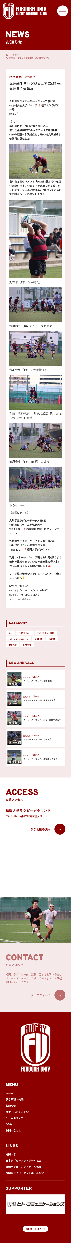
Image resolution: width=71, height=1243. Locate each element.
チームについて (14, 1118)
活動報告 (13, 644)
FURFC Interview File (18, 638)
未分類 (52, 638)
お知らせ (17, 54)
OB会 (9, 1124)
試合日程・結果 (14, 1099)
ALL (10, 632)
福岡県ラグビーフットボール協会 (25, 1173)
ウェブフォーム (45, 995)
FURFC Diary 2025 (46, 632)
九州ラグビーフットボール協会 (23, 1167)
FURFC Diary (25, 632)
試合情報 (27, 644)
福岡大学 (11, 1154)
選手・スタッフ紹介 (17, 1112)
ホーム (9, 1093)
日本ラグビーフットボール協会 (23, 1160)
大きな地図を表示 (44, 829)
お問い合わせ (13, 1130)
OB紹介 (38, 638)
